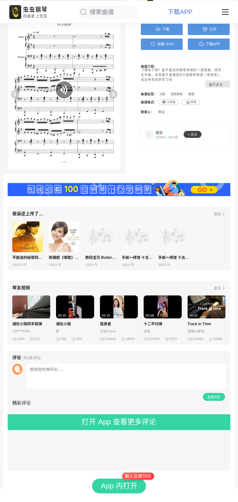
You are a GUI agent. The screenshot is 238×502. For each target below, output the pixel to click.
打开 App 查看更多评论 (119, 422)
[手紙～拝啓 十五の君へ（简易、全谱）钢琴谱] (137, 236)
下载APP (179, 12)
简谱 (193, 102)
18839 (130, 339)
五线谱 (171, 102)
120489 (153, 339)
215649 (110, 339)
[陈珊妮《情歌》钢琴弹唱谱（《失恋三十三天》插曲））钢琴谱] (64, 236)
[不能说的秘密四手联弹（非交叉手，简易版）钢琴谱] (27, 236)
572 (37, 339)
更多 (217, 214)
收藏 (160, 44)
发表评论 (213, 397)
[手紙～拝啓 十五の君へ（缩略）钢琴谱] (173, 236)
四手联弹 (177, 94)
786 (63, 339)
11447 (169, 44)
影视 (191, 94)
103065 (197, 339)
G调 (162, 94)
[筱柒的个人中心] (149, 134)
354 (79, 339)
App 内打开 (119, 486)
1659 (20, 339)
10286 (217, 339)
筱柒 (161, 112)
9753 (173, 339)
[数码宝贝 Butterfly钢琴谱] (100, 236)
